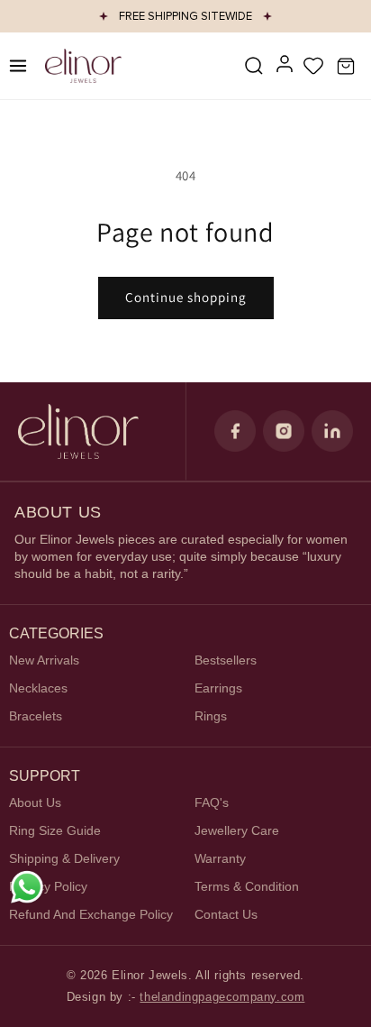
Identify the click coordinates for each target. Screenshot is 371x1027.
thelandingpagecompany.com (222, 997)
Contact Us (226, 914)
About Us (35, 802)
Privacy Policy (48, 886)
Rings (211, 716)
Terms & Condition (247, 886)
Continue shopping (186, 297)
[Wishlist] (313, 66)
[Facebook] (235, 431)
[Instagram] (283, 431)
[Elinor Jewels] (78, 431)
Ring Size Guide (55, 830)
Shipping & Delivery (64, 858)
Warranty (220, 858)
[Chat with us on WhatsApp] (27, 887)
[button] (254, 66)
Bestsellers (226, 660)
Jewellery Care (237, 830)
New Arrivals (44, 660)
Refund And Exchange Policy (91, 914)
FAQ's (212, 802)
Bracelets (35, 716)
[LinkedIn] (332, 431)
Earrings (218, 688)
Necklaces (38, 688)
